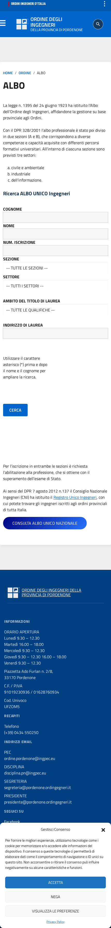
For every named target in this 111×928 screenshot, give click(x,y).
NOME (8, 226)
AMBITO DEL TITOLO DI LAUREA (31, 301)
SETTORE (11, 277)
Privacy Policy (55, 921)
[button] (103, 829)
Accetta (55, 882)
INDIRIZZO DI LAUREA (23, 325)
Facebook (12, 822)
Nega (55, 897)
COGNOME (12, 209)
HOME (8, 73)
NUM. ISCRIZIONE (19, 242)
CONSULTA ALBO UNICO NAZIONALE (44, 523)
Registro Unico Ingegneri (75, 497)
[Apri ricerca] (98, 24)
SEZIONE (11, 259)
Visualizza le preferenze (55, 911)
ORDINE (25, 73)
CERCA (15, 410)
